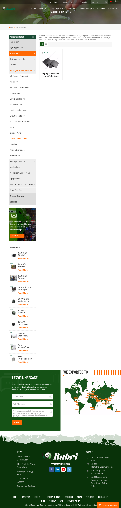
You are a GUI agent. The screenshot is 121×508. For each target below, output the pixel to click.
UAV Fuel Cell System (23, 480)
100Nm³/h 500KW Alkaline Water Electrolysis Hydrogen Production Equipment (25, 254)
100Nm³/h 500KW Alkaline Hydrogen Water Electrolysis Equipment (23, 277)
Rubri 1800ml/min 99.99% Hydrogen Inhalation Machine (23, 346)
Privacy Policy (73, 501)
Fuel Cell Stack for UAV (20, 121)
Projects (83, 2)
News (64, 2)
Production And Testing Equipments (20, 176)
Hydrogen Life (57, 8)
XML (61, 501)
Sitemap (52, 501)
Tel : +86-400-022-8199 (100, 459)
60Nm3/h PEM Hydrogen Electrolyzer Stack (25, 288)
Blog (73, 2)
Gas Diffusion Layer (19, 138)
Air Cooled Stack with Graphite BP (19, 90)
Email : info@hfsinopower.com (101, 465)
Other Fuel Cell (16, 190)
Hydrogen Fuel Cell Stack (21, 70)
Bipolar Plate (15, 133)
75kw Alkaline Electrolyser (23, 458)
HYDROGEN (26, 497)
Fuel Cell (71, 8)
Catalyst (13, 144)
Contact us (112, 8)
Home (33, 8)
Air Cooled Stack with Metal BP (19, 79)
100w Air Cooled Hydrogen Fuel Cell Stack (25, 311)
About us (53, 2)
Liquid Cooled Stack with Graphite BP (18, 113)
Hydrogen (43, 8)
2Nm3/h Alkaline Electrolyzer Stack (23, 265)
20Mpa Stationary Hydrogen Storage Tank (24, 334)
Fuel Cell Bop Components (21, 184)
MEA (12, 127)
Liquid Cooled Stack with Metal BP (18, 102)
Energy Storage (86, 8)
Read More (23, 258)
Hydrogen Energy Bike (25, 473)
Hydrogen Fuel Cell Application (18, 164)
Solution (100, 8)
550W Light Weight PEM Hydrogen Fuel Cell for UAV (25, 300)
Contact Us (17, 235)
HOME (15, 497)
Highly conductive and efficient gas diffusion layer (50, 75)
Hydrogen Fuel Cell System (18, 62)
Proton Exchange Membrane (17, 153)
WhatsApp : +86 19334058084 (98, 472)
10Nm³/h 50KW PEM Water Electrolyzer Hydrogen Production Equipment (23, 323)
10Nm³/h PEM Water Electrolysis (26, 466)
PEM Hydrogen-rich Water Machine (25, 357)
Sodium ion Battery (26, 486)
